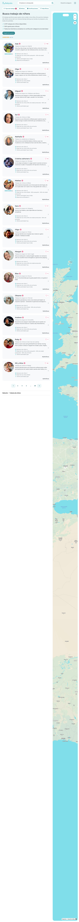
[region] (65, 467)
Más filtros (45, 8)
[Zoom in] (75, 15)
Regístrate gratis (8, 33)
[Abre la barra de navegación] (75, 3)
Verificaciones (33, 8)
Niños (23, 8)
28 (35, 385)
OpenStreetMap (71, 919)
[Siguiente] (39, 386)
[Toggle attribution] (76, 919)
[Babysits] (7, 3)
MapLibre (64, 919)
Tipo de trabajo (10, 8)
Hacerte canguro (66, 3)
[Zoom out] (75, 18)
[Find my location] (75, 22)
